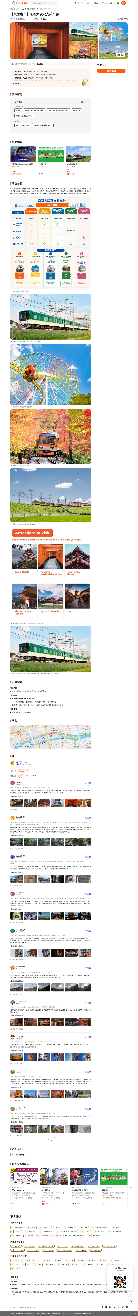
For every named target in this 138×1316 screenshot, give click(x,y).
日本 (17, 9)
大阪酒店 (17, 1246)
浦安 (102, 1264)
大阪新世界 (96, 1236)
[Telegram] (123, 1307)
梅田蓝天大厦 (117, 1231)
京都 (37, 1260)
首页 (12, 9)
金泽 (28, 1264)
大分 (113, 1264)
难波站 (30, 1236)
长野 (16, 1264)
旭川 (39, 1264)
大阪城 (45, 1227)
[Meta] (102, 1307)
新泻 (51, 1264)
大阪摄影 (83, 1250)
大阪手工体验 (19, 1250)
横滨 (104, 1260)
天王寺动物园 (47, 1231)
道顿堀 (33, 1227)
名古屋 (71, 1260)
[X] (114, 1307)
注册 (118, 3)
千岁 (82, 1260)
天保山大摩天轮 (46, 1236)
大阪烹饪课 (34, 1250)
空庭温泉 (17, 1231)
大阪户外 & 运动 (66, 1250)
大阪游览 (64, 1246)
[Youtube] (106, 1307)
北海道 (90, 1264)
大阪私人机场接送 (47, 1246)
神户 (77, 1264)
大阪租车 (31, 1246)
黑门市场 (101, 1231)
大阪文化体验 (79, 1246)
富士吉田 (64, 1264)
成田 (48, 1260)
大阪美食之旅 (111, 1246)
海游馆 (58, 1227)
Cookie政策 (88, 1313)
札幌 (59, 1260)
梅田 (117, 1227)
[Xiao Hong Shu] (127, 1307)
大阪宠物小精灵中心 (101, 1227)
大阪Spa (50, 1250)
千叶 (17, 1269)
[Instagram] (110, 1307)
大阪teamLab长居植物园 (68, 1231)
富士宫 (117, 1260)
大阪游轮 (97, 1250)
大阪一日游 (95, 1246)
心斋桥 (87, 1231)
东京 (16, 1260)
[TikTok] (118, 1307)
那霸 (93, 1260)
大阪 (23, 9)
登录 (123, 3)
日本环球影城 (19, 1227)
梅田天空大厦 (72, 1227)
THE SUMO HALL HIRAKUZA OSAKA (72, 1236)
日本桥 (17, 1236)
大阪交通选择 (31, 9)
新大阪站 (32, 1231)
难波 (86, 1227)
